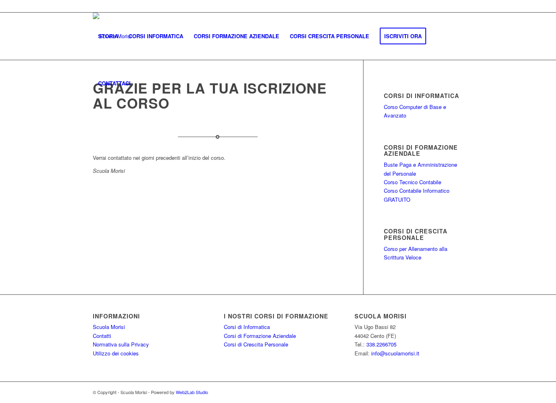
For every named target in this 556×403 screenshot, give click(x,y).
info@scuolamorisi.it (395, 353)
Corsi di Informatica (247, 327)
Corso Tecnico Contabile (412, 182)
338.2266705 (381, 344)
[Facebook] (457, 6)
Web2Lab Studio (192, 392)
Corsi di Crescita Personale (256, 344)
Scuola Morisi (109, 327)
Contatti (102, 336)
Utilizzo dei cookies (116, 353)
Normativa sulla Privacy (121, 344)
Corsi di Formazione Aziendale (260, 336)
